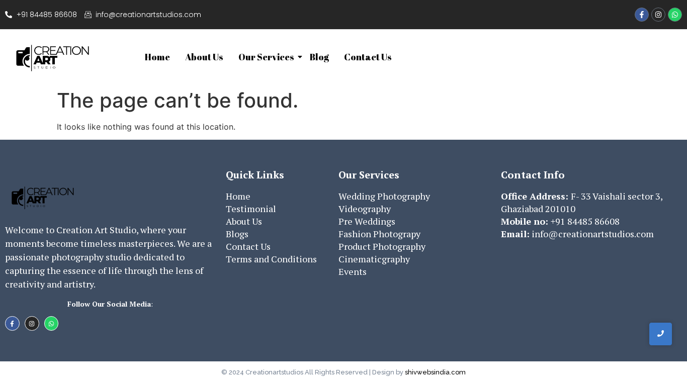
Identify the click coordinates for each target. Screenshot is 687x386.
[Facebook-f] (642, 15)
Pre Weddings (366, 221)
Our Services (266, 57)
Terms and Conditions (271, 259)
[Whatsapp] (675, 15)
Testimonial (251, 209)
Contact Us (368, 57)
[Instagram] (658, 15)
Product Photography (381, 246)
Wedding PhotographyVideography (384, 202)
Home (157, 57)
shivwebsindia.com (435, 372)
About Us (204, 57)
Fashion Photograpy (379, 234)
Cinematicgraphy (374, 259)
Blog (319, 57)
